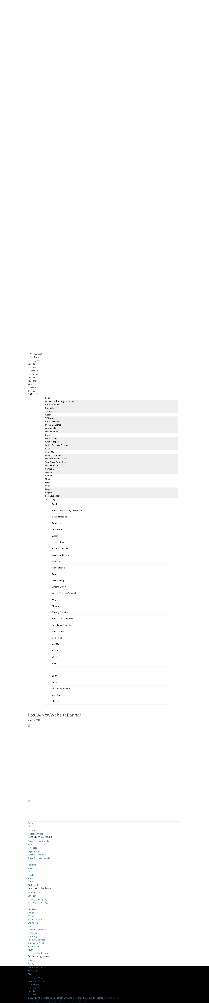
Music (30, 868)
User (47, 485)
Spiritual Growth (35, 919)
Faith (30, 906)
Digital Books (34, 851)
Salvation (32, 895)
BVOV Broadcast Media (38, 841)
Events (48, 435)
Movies (31, 881)
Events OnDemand (54, 424)
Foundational (34, 892)
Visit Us (48, 472)
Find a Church (51, 465)
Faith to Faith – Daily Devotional (60, 401)
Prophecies (50, 408)
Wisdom (31, 916)
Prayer (31, 912)
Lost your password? (54, 495)
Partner (48, 475)
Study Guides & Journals (39, 858)
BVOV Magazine (52, 404)
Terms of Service (37, 981)
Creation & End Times (38, 953)
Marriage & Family (36, 943)
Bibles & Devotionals (37, 854)
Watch (48, 414)
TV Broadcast (51, 418)
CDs (30, 861)
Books (31, 844)
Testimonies (51, 411)
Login (47, 489)
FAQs (47, 448)
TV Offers (32, 830)
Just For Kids (33, 946)
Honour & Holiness (36, 939)
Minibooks (32, 847)
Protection (32, 933)
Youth (30, 949)
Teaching (32, 864)
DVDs (30, 871)
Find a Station (51, 431)
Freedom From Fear (37, 929)
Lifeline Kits (33, 922)
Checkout (32, 387)
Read (47, 397)
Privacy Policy (35, 977)
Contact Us (50, 468)
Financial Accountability (56, 458)
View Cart (32, 384)
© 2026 (31, 997)
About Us (49, 452)
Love (30, 926)
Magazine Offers (35, 833)
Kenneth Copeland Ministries (90, 997)
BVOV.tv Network (53, 421)
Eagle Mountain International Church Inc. (53, 997)
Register (49, 492)
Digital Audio (33, 885)
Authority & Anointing (37, 902)
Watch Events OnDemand (57, 445)
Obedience (33, 909)
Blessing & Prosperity (37, 899)
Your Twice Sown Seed (55, 462)
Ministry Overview (53, 455)
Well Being (32, 936)
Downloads (50, 428)
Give (47, 482)
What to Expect (52, 441)
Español (31, 964)
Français (31, 960)
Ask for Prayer (35, 967)
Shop (47, 479)
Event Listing (51, 438)
